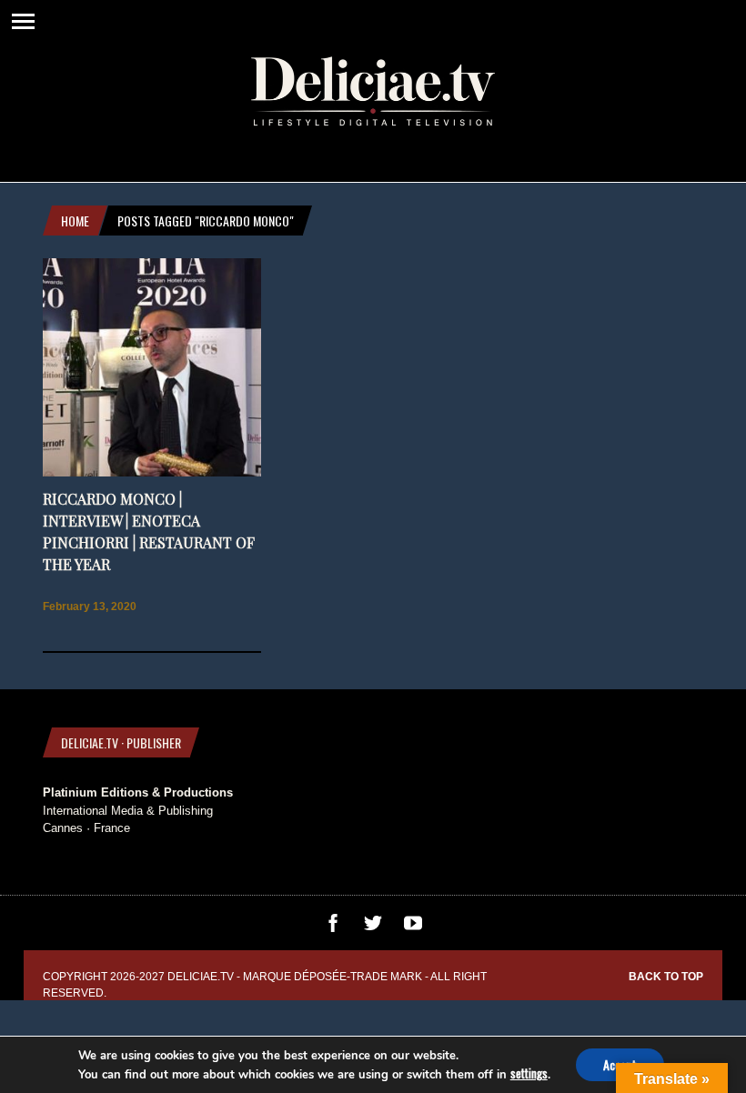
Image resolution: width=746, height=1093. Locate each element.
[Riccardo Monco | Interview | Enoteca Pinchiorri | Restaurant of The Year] (152, 472)
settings (529, 1073)
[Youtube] (413, 928)
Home (75, 220)
